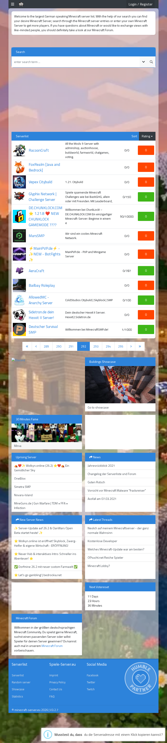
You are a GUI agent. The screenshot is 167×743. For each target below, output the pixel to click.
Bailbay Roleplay (42, 285)
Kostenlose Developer (102, 541)
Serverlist (18, 675)
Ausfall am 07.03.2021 (102, 498)
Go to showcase (98, 407)
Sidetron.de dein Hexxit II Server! (41, 315)
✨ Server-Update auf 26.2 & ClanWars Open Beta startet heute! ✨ (43, 530)
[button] (12, 4)
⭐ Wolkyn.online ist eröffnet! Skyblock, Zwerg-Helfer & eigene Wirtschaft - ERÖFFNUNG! (45, 543)
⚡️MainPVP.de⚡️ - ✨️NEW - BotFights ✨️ (44, 254)
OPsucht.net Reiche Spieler (105, 557)
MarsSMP (37, 236)
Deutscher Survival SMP (43, 329)
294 (110, 346)
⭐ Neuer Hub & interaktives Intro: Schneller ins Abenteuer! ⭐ (45, 556)
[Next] (131, 346)
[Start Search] (151, 61)
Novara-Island (23, 495)
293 (97, 346)
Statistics (17, 696)
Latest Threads (102, 519)
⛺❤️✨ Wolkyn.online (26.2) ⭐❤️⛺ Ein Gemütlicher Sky (41, 467)
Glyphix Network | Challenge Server (42, 196)
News (96, 457)
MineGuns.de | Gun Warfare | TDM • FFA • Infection (41, 505)
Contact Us (55, 689)
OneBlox (19, 478)
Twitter (91, 682)
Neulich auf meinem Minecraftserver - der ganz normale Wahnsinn (118, 530)
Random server (21, 682)
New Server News (31, 519)
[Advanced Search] (143, 61)
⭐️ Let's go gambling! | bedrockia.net (38, 575)
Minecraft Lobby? (99, 565)
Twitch (91, 689)
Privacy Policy (57, 682)
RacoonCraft (39, 150)
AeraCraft (36, 271)
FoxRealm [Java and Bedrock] (44, 167)
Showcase (18, 689)
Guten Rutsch (96, 482)
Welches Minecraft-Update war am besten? (116, 549)
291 (72, 346)
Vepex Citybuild (40, 182)
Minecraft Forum (52, 645)
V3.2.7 (54, 709)
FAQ (52, 696)
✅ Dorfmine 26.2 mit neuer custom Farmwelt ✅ (45, 566)
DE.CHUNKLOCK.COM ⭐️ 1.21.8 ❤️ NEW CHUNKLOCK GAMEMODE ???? (45, 216)
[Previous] (27, 346)
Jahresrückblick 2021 (101, 465)
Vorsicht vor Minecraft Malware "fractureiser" (117, 490)
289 (48, 346)
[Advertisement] (83, 101)
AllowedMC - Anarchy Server (41, 300)
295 (122, 346)
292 (85, 346)
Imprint (53, 675)
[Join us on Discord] (18, 359)
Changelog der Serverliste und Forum (112, 474)
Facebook (92, 675)
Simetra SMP (22, 486)
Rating (146, 136)
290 (60, 346)
